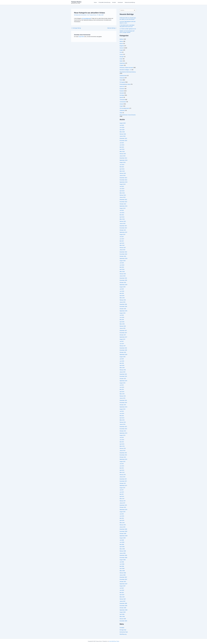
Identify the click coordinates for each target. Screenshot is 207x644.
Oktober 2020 (123, 256)
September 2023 (123, 182)
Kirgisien (122, 65)
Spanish (121, 97)
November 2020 (123, 254)
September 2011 (123, 485)
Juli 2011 (121, 489)
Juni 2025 (122, 144)
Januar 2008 (122, 575)
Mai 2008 (122, 566)
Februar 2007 (123, 599)
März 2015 (122, 393)
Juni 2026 (122, 127)
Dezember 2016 (123, 348)
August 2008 (122, 559)
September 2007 (123, 583)
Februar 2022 (123, 221)
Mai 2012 (122, 468)
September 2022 (123, 206)
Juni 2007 (122, 590)
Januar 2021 (122, 249)
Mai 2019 (122, 293)
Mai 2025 (122, 147)
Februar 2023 (123, 195)
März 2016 (122, 367)
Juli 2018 (122, 315)
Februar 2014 (123, 422)
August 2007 (122, 585)
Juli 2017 (122, 341)
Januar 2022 (122, 223)
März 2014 (122, 420)
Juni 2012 (122, 465)
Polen (121, 79)
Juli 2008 (122, 561)
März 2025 (122, 151)
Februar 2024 (123, 173)
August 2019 (122, 286)
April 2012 (122, 470)
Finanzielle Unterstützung (104, 2)
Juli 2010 (122, 513)
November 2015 (123, 376)
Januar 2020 (122, 275)
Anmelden (122, 627)
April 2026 (122, 129)
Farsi (121, 52)
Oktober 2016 (123, 352)
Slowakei (122, 93)
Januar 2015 (122, 398)
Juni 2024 (122, 164)
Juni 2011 (122, 492)
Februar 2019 (123, 300)
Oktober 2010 (123, 507)
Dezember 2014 (123, 400)
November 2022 (123, 201)
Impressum (120, 2)
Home (95, 2)
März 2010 (122, 522)
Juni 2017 (122, 343)
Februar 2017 (123, 345)
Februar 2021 (123, 247)
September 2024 (123, 160)
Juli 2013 (122, 437)
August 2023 (122, 184)
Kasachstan (122, 63)
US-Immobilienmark (86, 18)
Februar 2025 (123, 153)
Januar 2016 (122, 372)
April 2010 (122, 520)
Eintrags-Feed (123, 629)
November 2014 (123, 402)
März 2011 (122, 498)
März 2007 (122, 596)
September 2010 (123, 509)
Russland (122, 90)
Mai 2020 (122, 267)
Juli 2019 (122, 289)
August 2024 (123, 162)
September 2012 (123, 459)
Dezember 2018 (123, 304)
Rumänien (122, 88)
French (121, 54)
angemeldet (81, 36)
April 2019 (122, 295)
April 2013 (122, 444)
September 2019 (123, 284)
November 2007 (123, 579)
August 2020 (122, 260)
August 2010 (122, 511)
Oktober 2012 (123, 457)
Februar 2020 (123, 273)
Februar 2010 (123, 524)
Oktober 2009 (123, 533)
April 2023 (122, 190)
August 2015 (122, 382)
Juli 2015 (122, 385)
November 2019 (123, 280)
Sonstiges (122, 95)
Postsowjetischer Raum (125, 84)
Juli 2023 (122, 186)
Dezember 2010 (123, 505)
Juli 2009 (122, 540)
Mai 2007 (122, 592)
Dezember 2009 (123, 529)
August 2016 (122, 356)
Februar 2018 (123, 326)
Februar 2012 (123, 474)
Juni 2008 (122, 564)
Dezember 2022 (123, 199)
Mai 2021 (122, 241)
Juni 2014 (122, 413)
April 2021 (122, 243)
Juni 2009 (122, 542)
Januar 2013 (122, 450)
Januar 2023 (122, 197)
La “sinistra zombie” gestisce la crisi (128, 28)
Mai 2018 (122, 319)
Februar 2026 (123, 134)
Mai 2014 (122, 415)
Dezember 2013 (123, 426)
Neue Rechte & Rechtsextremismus (128, 72)
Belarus (121, 41)
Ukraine (121, 104)
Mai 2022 (122, 214)
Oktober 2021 (123, 230)
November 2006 (123, 605)
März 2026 (122, 131)
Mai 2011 (122, 494)
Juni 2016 (122, 361)
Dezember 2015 (123, 374)
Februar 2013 (123, 448)
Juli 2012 (122, 463)
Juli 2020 (122, 262)
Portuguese (122, 82)
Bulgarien (122, 45)
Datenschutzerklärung (130, 2)
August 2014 (122, 409)
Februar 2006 (123, 618)
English (121, 50)
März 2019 (122, 297)
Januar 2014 (122, 424)
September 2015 (123, 380)
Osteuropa (122, 77)
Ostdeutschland (123, 75)
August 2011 (122, 487)
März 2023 (122, 193)
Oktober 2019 (123, 282)
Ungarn (121, 106)
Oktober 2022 (123, 203)
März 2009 (122, 548)
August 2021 (122, 234)
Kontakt (114, 2)
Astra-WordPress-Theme (114, 641)
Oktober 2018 (123, 308)
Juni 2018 (122, 317)
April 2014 (122, 417)
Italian (121, 61)
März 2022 (122, 219)
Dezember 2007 (123, 577)
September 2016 (123, 354)
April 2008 (122, 568)
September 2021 (123, 232)
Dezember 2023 (123, 177)
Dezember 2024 (123, 158)
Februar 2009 (123, 551)
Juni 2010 (122, 516)
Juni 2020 (122, 265)
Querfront (122, 86)
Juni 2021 (122, 238)
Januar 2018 (122, 328)
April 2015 (122, 391)
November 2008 (123, 557)
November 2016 (123, 350)
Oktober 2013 (123, 431)
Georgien (122, 56)
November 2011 (123, 481)
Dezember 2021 (123, 225)
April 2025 (122, 149)
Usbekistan (122, 110)
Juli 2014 (122, 411)
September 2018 (123, 310)
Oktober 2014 (123, 404)
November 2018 (123, 306)
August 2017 (122, 339)
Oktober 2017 (123, 334)
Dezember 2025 (123, 138)
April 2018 (122, 321)
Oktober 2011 (123, 483)
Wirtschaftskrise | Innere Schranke (128, 114)
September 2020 (123, 258)
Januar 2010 (122, 527)
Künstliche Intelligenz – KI (125, 69)
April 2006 (122, 614)
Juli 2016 (122, 358)
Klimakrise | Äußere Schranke (126, 67)
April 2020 (122, 269)
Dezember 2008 (123, 555)
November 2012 (123, 454)
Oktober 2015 (123, 378)
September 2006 (123, 610)
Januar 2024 (122, 175)
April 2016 (122, 365)
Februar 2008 (123, 572)
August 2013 (122, 435)
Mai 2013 (122, 441)
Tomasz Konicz (76, 2)
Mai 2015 (122, 389)
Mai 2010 (122, 518)
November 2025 (123, 140)
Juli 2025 (122, 142)
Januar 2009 (122, 553)
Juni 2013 (122, 439)
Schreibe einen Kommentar (80, 15)
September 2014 (123, 406)
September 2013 (123, 433)
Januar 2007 (122, 601)
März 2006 (122, 616)
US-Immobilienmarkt (124, 108)
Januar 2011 (122, 503)
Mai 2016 (122, 363)
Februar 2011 (122, 500)
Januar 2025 (122, 155)
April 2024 (122, 169)
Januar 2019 (122, 302)
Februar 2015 (123, 396)
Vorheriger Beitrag (76, 28)
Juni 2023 (122, 188)
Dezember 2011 (123, 479)
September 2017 (123, 337)
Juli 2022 (122, 210)
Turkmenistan (123, 101)
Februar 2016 (123, 369)
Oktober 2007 (123, 581)
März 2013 (122, 446)
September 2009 (123, 535)
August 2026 (122, 123)
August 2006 (122, 612)
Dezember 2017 (123, 330)
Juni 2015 (122, 387)
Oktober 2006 (123, 607)
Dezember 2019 (123, 278)
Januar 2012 (122, 476)
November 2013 (123, 428)
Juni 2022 (122, 212)
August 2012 (122, 461)
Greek (121, 58)
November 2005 (123, 620)
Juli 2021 (122, 236)
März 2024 (122, 171)
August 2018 (122, 313)
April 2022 (122, 217)
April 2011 (122, 496)
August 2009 (122, 537)
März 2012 (122, 472)
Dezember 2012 (123, 452)
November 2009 (123, 531)
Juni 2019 (122, 291)
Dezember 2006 (123, 603)
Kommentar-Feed (124, 632)
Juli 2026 (122, 125)
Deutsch (121, 47)
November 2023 (123, 179)
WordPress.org (123, 634)
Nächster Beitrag (111, 28)
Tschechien (122, 99)
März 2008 (122, 570)
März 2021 (122, 245)
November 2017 (123, 332)
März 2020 (122, 271)
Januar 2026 (122, 136)
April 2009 (122, 546)
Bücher (121, 43)
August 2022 (122, 208)
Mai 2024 (122, 166)
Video (121, 112)
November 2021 (123, 227)
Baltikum (122, 39)
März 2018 (122, 324)
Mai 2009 (122, 544)
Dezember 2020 (123, 251)
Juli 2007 (122, 588)
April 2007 (122, 594)
